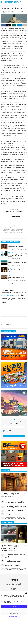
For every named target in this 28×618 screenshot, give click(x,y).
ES (24, 2)
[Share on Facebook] (3, 25)
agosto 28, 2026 (21, 249)
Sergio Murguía (12, 273)
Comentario (4, 302)
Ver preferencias (14, 613)
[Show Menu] (1, 2)
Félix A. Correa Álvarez (14, 280)
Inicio (2, 5)
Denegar (14, 609)
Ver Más (14, 283)
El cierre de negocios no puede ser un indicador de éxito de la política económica (10, 494)
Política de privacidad (13, 616)
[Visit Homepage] (13, 2)
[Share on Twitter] (8, 25)
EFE (10, 258)
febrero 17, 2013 (20, 11)
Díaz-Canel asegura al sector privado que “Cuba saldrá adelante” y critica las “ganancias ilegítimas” (10, 547)
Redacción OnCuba (13, 249)
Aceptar (14, 606)
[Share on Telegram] (19, 25)
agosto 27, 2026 (15, 258)
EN (26, 2)
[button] (26, 592)
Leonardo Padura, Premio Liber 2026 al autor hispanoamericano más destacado (17, 255)
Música (9, 268)
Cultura (5, 5)
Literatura (10, 252)
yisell (14, 225)
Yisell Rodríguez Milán (9, 11)
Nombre (3, 319)
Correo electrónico (6, 324)
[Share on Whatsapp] (14, 25)
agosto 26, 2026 (19, 273)
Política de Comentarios (6, 295)
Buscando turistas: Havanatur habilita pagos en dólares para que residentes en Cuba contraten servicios (15, 502)
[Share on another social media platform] (24, 25)
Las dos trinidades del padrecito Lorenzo (14, 510)
